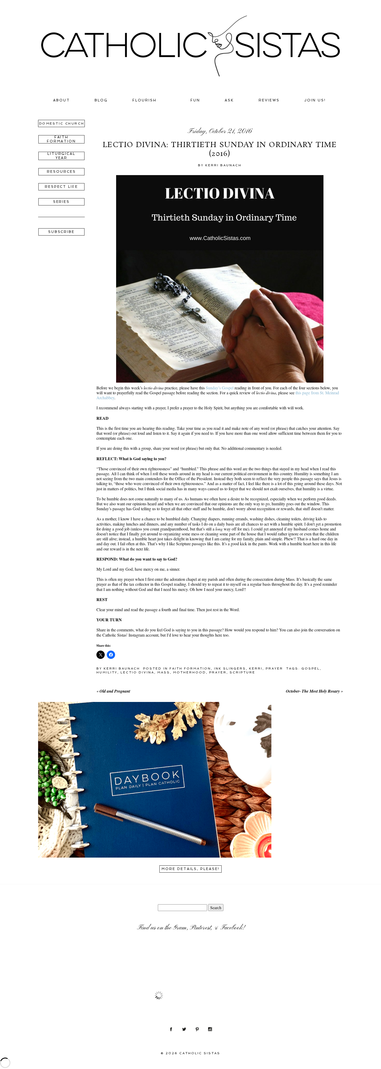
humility (106, 672)
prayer (218, 672)
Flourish (144, 100)
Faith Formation (190, 668)
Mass (163, 672)
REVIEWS (269, 100)
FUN (195, 100)
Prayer (274, 668)
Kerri (256, 668)
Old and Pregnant (115, 691)
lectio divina (137, 672)
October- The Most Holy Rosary (313, 691)
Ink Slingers (230, 668)
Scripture (242, 672)
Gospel (310, 668)
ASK (229, 100)
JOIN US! (315, 100)
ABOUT (61, 100)
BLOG (101, 100)
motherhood (189, 672)
